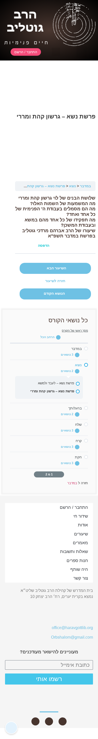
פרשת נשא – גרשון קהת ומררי (41, 186)
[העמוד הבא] (36, 474)
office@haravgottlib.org (72, 628)
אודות (83, 525)
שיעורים (81, 534)
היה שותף (79, 569)
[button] (81, 52)
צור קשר (80, 578)
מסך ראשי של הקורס (75, 330)
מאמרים (80, 542)
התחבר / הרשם (74, 507)
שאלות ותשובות (74, 551)
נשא (72, 186)
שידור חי (80, 516)
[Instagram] (35, 721)
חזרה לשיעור (55, 281)
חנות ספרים (77, 560)
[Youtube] (63, 721)
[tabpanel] (55, 222)
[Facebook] (49, 721)
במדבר (85, 186)
